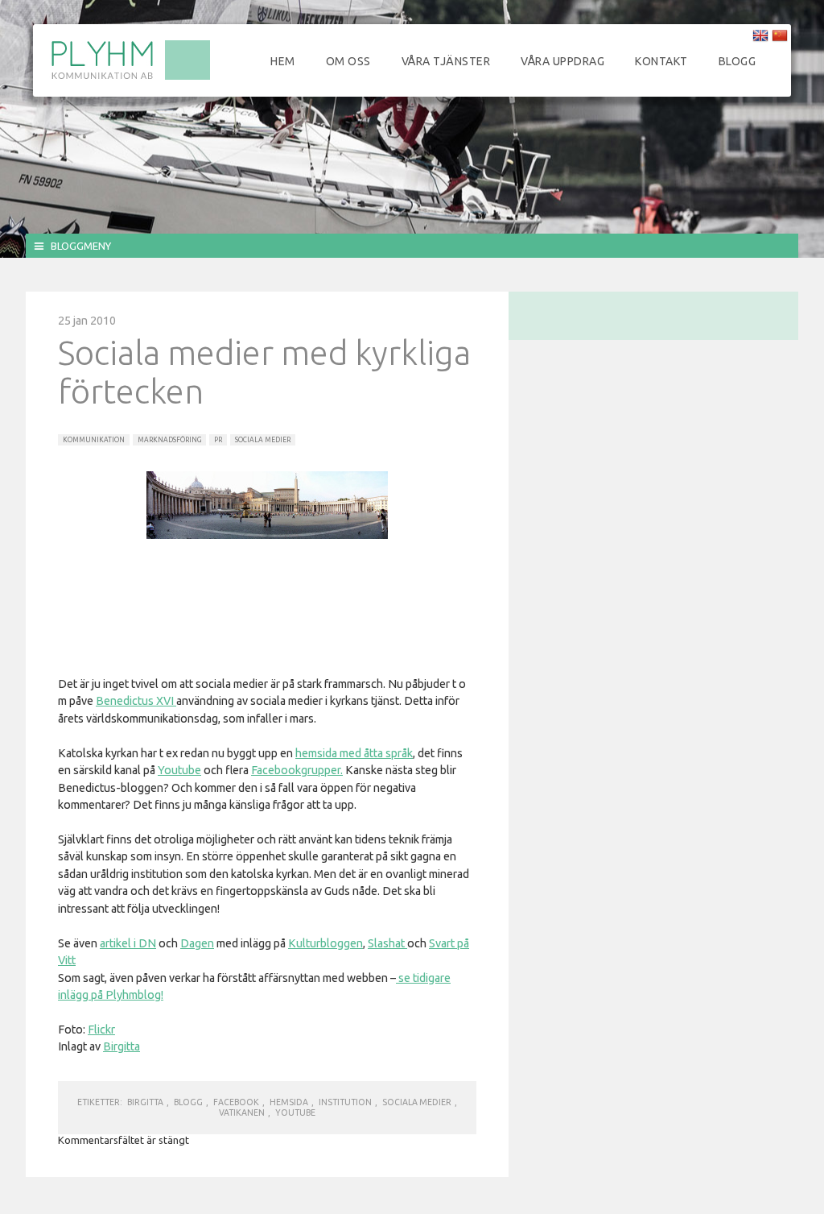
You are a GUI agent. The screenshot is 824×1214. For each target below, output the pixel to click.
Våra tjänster (446, 61)
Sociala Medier (262, 440)
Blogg (737, 61)
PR (218, 440)
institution (345, 1102)
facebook (236, 1102)
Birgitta (121, 1046)
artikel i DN (128, 943)
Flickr (101, 1029)
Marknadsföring (169, 440)
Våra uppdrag (562, 61)
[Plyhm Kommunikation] (130, 77)
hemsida (289, 1102)
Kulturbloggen (325, 943)
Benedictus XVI (136, 700)
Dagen (197, 943)
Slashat (387, 943)
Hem (282, 61)
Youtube (179, 770)
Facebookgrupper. (297, 770)
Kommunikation (94, 440)
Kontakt (661, 61)
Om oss (348, 61)
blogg (188, 1102)
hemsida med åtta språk (354, 753)
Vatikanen (242, 1112)
